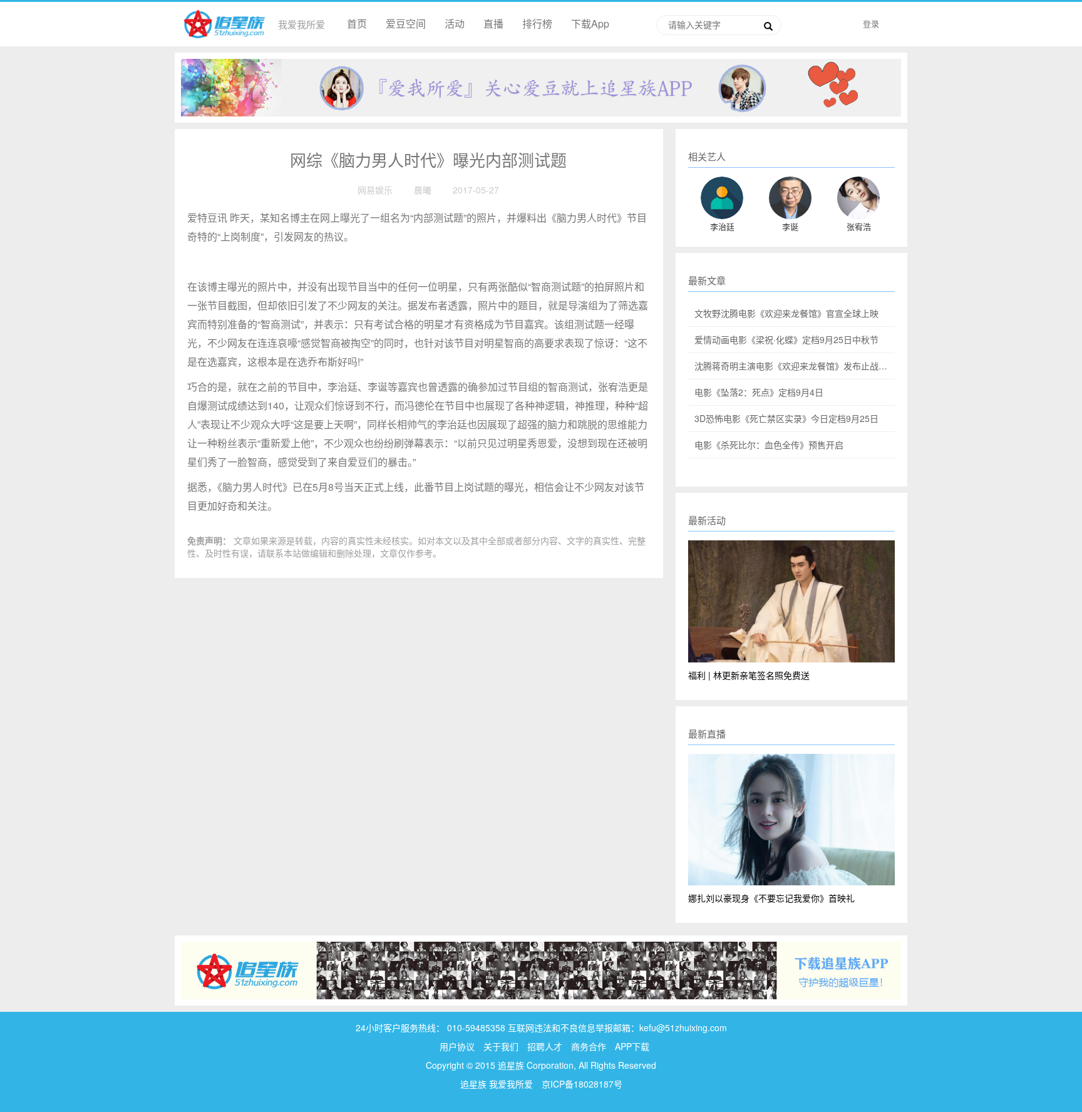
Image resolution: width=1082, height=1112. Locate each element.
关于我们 (500, 1046)
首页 (357, 23)
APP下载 (632, 1046)
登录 (871, 23)
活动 (455, 23)
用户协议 (457, 1046)
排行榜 (537, 23)
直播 (493, 23)
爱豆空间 (406, 23)
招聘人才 (546, 1046)
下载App (590, 23)
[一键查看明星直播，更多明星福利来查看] (541, 969)
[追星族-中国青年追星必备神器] (541, 86)
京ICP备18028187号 (582, 1084)
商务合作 (588, 1046)
